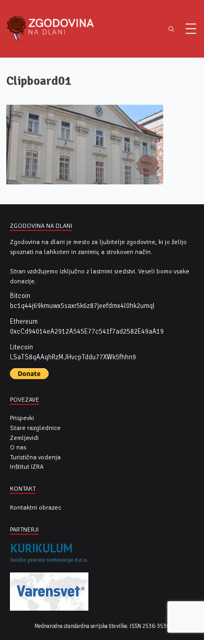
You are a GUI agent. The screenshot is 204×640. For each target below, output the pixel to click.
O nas (18, 447)
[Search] (171, 29)
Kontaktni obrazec (35, 507)
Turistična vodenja (35, 457)
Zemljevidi (24, 438)
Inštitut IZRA (26, 466)
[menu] (191, 29)
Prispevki (22, 418)
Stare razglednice (35, 428)
